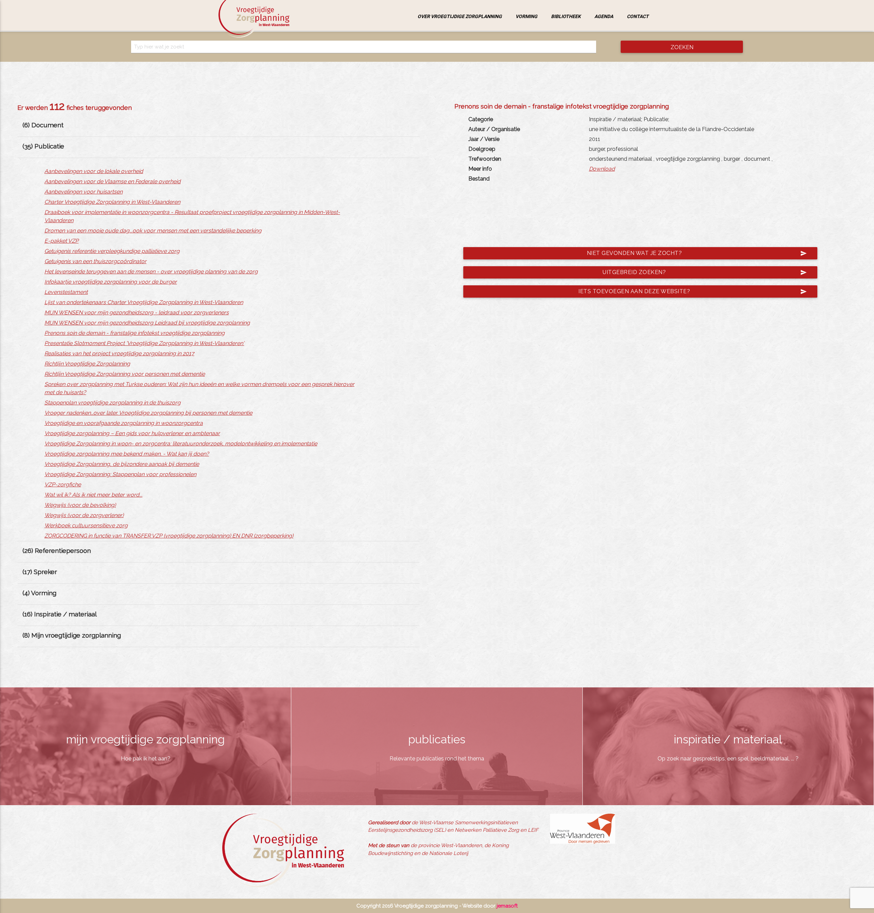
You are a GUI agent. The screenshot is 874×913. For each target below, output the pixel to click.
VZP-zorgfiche (62, 484)
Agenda (603, 16)
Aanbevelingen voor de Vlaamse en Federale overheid (112, 181)
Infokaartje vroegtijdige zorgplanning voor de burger (110, 282)
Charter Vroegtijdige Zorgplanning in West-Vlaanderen (112, 202)
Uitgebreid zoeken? (705, 272)
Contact (638, 16)
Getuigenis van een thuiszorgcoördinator (95, 261)
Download (602, 169)
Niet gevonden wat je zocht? (697, 253)
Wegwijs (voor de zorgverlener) (84, 515)
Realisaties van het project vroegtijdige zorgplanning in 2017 (119, 353)
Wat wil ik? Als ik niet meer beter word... (93, 494)
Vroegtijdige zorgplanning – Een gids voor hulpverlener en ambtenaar (132, 433)
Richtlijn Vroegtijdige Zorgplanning (87, 363)
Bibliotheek (566, 16)
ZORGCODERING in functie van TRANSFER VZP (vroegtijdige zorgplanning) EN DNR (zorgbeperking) (168, 535)
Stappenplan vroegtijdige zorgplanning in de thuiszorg (112, 402)
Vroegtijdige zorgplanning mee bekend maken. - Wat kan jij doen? (126, 454)
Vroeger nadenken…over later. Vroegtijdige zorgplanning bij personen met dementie (148, 413)
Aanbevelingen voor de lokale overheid (93, 171)
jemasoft (507, 906)
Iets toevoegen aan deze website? (692, 291)
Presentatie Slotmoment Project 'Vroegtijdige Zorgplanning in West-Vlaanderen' (144, 343)
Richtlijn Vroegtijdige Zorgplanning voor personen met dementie (124, 374)
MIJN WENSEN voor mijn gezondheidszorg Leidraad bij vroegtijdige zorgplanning (147, 322)
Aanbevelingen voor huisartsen (83, 191)
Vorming (526, 16)
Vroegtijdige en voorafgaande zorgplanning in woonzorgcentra (123, 423)
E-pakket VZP (61, 241)
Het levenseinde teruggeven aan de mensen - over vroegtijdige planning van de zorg (151, 271)
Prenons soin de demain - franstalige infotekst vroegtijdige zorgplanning (134, 333)
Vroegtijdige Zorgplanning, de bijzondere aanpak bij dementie (121, 464)
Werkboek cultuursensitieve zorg (86, 525)
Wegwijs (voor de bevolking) (80, 505)
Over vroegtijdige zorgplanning (460, 16)
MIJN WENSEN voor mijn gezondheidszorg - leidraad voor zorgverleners (136, 312)
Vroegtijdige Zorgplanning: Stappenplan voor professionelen (120, 474)
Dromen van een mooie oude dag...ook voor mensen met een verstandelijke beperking (153, 230)
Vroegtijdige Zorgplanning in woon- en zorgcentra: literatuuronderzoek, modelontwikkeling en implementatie (180, 443)
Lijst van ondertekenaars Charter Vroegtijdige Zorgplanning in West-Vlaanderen (143, 302)
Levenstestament (66, 292)
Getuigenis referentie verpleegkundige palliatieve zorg (112, 251)
